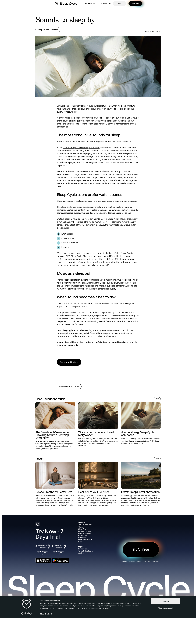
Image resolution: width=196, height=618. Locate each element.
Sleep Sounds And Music (48, 30)
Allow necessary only (165, 608)
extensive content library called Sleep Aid (87, 210)
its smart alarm (96, 207)
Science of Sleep (84, 531)
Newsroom (82, 538)
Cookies (81, 553)
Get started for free (69, 362)
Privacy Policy (83, 549)
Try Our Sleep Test (84, 525)
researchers (86, 174)
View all (157, 398)
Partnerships (90, 3)
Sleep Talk (82, 529)
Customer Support (85, 540)
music (120, 280)
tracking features (124, 207)
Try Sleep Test (105, 3)
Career (80, 542)
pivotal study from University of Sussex (81, 147)
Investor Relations (84, 533)
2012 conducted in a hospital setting (97, 312)
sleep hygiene (69, 330)
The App (81, 527)
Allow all (165, 601)
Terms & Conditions (85, 551)
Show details (45, 614)
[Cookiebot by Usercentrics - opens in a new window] (26, 614)
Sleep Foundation (108, 283)
